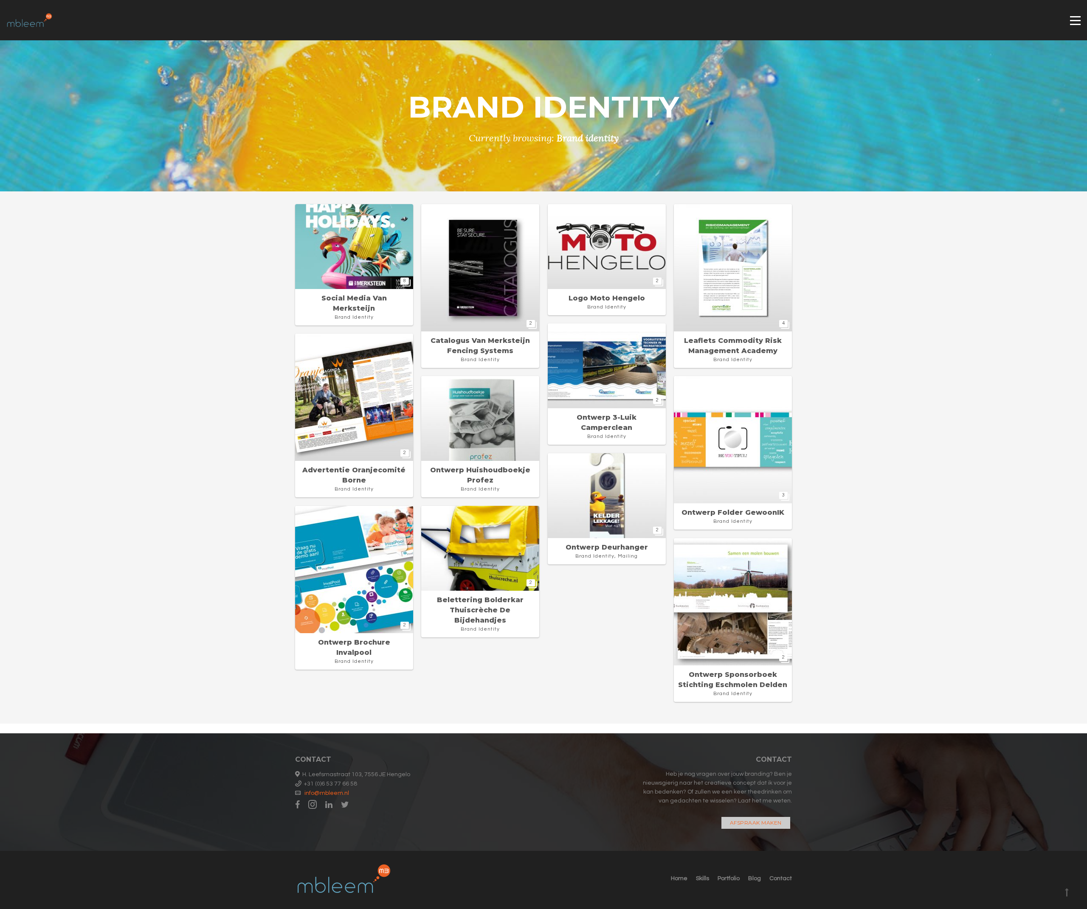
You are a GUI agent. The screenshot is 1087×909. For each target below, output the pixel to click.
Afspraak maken (756, 822)
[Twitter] (345, 805)
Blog (754, 878)
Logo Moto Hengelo (607, 298)
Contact (780, 878)
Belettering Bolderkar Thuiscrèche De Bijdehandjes (480, 610)
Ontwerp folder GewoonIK (732, 512)
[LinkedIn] (329, 805)
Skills (702, 878)
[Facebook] (299, 805)
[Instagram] (312, 805)
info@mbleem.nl (326, 793)
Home (679, 878)
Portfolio (729, 878)
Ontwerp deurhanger (607, 547)
